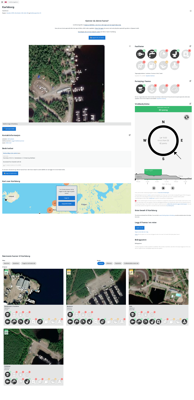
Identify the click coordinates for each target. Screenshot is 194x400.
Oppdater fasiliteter (150, 75)
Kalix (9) (26, 13)
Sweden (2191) (10, 13)
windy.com (151, 198)
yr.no (149, 195)
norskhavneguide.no (13, 2)
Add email (8, 142)
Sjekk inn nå (139, 227)
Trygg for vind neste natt (28, 263)
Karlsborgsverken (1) (35, 13)
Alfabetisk (109, 263)
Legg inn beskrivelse (10, 173)
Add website (10, 139)
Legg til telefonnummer (17, 141)
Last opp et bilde (9, 128)
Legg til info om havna (97, 37)
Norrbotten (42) (19, 13)
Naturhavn (6, 263)
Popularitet (118, 263)
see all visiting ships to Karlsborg (167, 215)
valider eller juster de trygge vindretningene (177, 204)
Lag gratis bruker (67, 203)
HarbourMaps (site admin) (10, 153)
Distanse (101, 263)
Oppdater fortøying (161, 98)
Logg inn (66, 198)
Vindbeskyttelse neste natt (131, 263)
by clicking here (170, 205)
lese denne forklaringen (163, 192)
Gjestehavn (16, 263)
